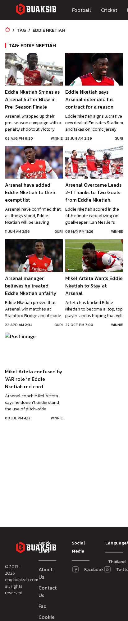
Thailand (111, 561)
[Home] (7, 30)
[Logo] (36, 10)
